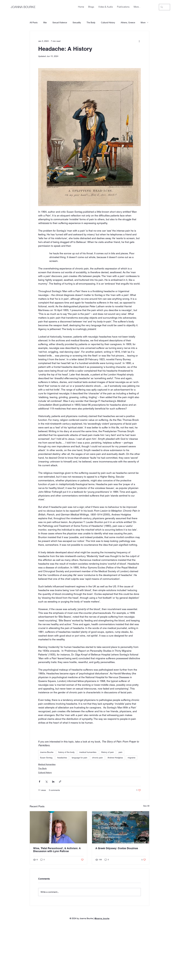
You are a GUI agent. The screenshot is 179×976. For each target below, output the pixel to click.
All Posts (34, 22)
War (45, 22)
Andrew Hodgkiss (115, 757)
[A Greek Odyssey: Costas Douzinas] (120, 827)
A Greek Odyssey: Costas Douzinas (116, 848)
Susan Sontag (46, 757)
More (143, 22)
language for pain (79, 757)
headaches (62, 757)
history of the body (66, 752)
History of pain (107, 752)
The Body (91, 22)
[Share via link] (60, 781)
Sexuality (77, 22)
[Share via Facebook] (39, 781)
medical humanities (87, 752)
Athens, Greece (128, 22)
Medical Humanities (47, 764)
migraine (131, 757)
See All (146, 806)
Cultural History (108, 22)
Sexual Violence (59, 22)
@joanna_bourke (102, 918)
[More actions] (139, 41)
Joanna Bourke (46, 752)
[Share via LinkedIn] (53, 781)
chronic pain (97, 757)
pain (120, 752)
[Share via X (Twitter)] (46, 781)
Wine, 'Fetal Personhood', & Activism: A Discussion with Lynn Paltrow (57, 850)
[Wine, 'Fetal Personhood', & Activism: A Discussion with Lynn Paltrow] (58, 827)
